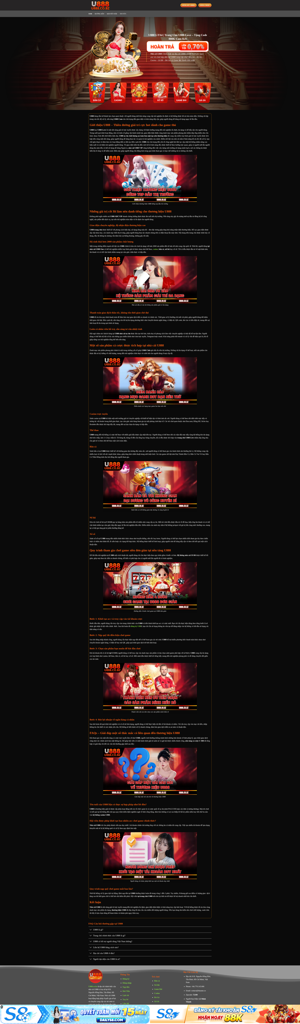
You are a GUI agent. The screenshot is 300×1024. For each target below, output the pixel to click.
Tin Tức (123, 14)
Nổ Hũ (156, 985)
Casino (157, 993)
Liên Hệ (126, 1004)
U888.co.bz (92, 986)
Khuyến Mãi (112, 14)
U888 (90, 14)
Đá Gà (156, 997)
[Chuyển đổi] (90, 929)
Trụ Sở (125, 999)
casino (155, 249)
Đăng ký (126, 979)
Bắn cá (157, 981)
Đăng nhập (127, 983)
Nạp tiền (126, 987)
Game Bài (158, 989)
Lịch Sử (126, 995)
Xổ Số (156, 1001)
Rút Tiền (126, 991)
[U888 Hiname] (100, 5)
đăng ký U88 (136, 626)
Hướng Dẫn (99, 14)
